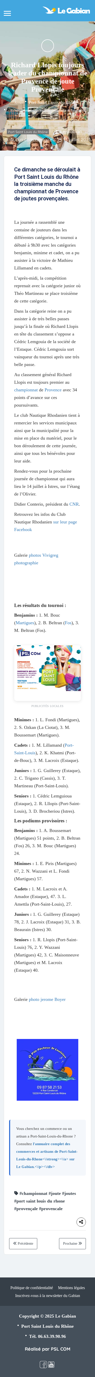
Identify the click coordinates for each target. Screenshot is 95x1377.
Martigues (25, 622)
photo (34, 999)
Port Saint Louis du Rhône (53, 102)
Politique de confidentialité (31, 1288)
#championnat (33, 1193)
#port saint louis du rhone (39, 1201)
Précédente (25, 1243)
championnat (26, 389)
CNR (74, 504)
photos (35, 555)
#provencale (51, 1208)
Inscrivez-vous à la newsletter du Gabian (47, 1295)
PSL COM (60, 1349)
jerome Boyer (53, 999)
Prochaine (70, 1243)
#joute (55, 1193)
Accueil (19, 103)
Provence (53, 389)
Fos (68, 622)
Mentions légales (71, 1288)
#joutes (69, 1193)
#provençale (26, 1208)
